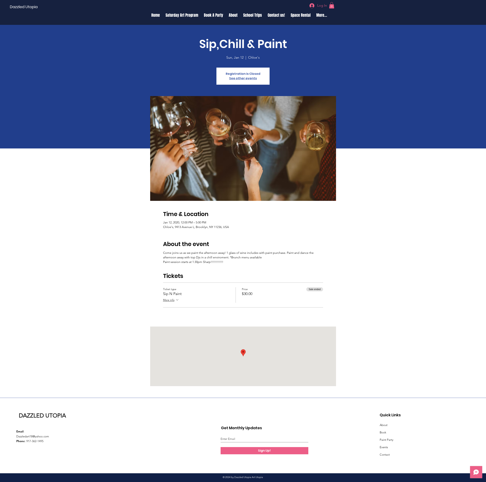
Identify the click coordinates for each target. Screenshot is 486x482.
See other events (243, 78)
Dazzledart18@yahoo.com (32, 436)
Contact (385, 454)
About (383, 425)
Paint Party (386, 440)
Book (383, 432)
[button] (331, 5)
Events (384, 447)
